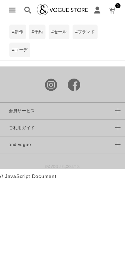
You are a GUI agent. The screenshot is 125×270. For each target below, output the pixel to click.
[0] (112, 10)
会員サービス (22, 110)
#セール (59, 31)
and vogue (20, 144)
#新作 (17, 31)
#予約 (37, 31)
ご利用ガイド (22, 127)
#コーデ (19, 49)
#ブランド (85, 31)
